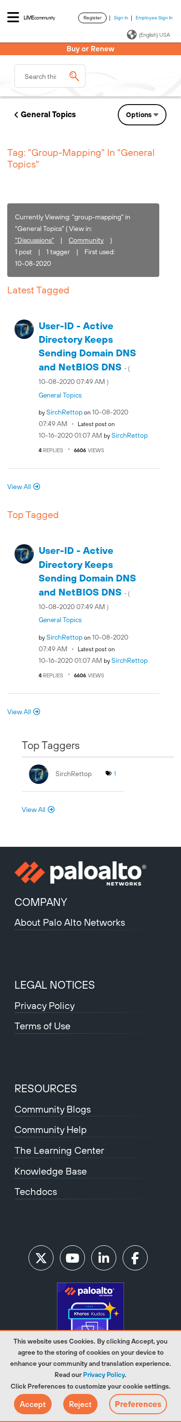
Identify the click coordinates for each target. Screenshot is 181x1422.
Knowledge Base (50, 1171)
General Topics (48, 114)
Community (86, 240)
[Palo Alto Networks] (90, 873)
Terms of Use (42, 1025)
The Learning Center (59, 1150)
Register (92, 17)
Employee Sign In (154, 17)
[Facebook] (135, 1257)
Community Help (50, 1129)
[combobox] (49, 76)
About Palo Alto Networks (69, 922)
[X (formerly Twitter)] (41, 1257)
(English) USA (154, 35)
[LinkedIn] (103, 1257)
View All (19, 486)
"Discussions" (34, 240)
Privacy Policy (104, 1374)
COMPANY (40, 902)
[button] (33, 1404)
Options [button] (139, 115)
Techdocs (35, 1191)
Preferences (138, 1404)
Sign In (121, 17)
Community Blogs (52, 1109)
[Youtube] (72, 1257)
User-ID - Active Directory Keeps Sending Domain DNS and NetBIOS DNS (87, 353)
